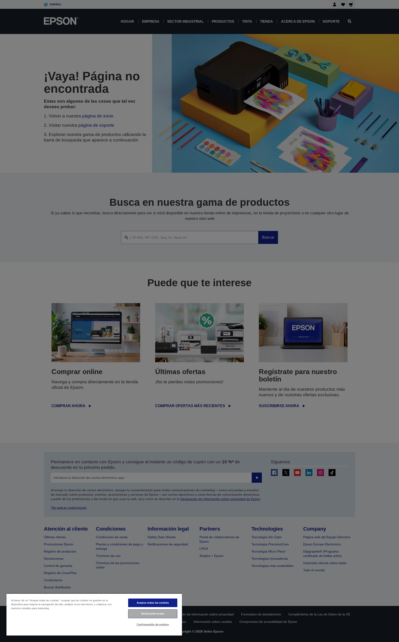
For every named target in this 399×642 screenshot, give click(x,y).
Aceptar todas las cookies (153, 602)
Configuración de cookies (153, 624)
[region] (94, 614)
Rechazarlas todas (152, 613)
